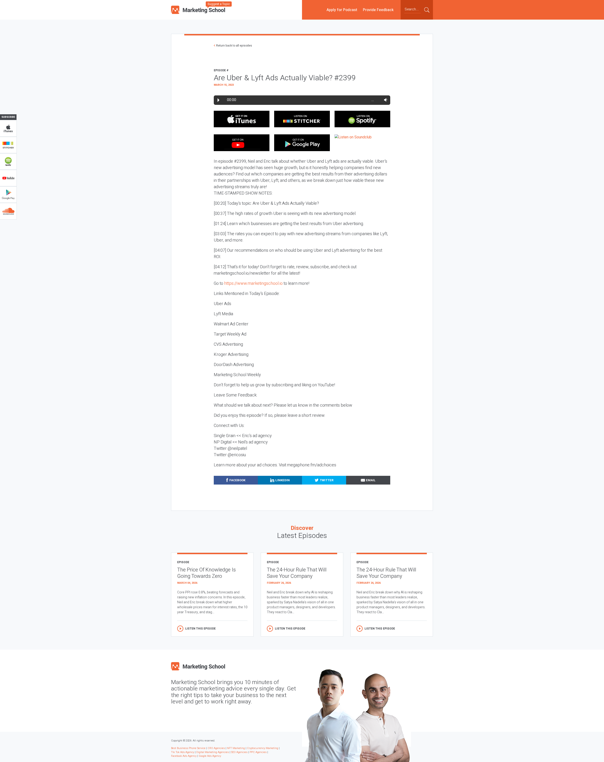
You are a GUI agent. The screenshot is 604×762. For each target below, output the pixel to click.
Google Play (8, 194)
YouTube (8, 178)
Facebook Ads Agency (184, 756)
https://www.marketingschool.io (253, 283)
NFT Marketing (236, 748)
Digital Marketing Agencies (212, 752)
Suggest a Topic (219, 4)
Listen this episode (200, 628)
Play (218, 100)
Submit (426, 9)
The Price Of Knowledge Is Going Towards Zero (206, 573)
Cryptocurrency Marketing (262, 748)
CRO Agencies (216, 748)
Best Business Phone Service (188, 748)
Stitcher (8, 145)
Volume (384, 100)
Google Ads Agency (210, 756)
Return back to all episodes (234, 45)
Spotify (8, 161)
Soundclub (8, 211)
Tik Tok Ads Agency (182, 752)
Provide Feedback (378, 10)
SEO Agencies (239, 752)
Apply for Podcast (342, 10)
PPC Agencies (258, 752)
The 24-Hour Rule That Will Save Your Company (297, 573)
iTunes (8, 128)
